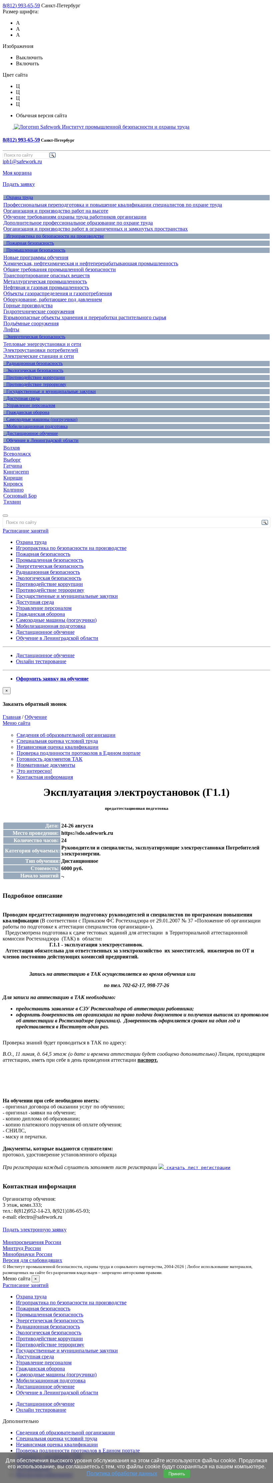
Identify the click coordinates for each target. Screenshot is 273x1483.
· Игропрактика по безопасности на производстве (53, 236)
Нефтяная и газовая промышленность (46, 287)
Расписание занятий (26, 531)
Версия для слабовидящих (32, 1260)
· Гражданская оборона (26, 412)
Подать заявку (19, 184)
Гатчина (12, 466)
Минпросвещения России (32, 1242)
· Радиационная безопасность (33, 363)
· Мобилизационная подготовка (35, 426)
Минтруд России (22, 1248)
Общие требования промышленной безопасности (59, 269)
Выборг (12, 460)
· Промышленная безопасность (34, 250)
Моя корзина (17, 173)
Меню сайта (16, 723)
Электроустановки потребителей (40, 350)
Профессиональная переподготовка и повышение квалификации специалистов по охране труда (112, 205)
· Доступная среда (21, 398)
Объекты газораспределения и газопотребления (57, 293)
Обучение (36, 717)
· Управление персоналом (29, 405)
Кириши (13, 478)
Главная (12, 717)
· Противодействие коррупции (34, 377)
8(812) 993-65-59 (21, 5)
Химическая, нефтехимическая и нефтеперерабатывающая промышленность (90, 263)
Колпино (13, 490)
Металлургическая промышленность (45, 281)
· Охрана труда (18, 197)
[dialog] (136, 697)
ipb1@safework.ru (22, 161)
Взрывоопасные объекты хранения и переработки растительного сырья (84, 317)
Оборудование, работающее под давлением (52, 299)
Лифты (11, 329)
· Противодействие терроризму (34, 384)
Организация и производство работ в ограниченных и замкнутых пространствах (95, 229)
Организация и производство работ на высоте (55, 211)
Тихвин (12, 502)
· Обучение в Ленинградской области (41, 440)
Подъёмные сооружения (31, 323)
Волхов (11, 448)
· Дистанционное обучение (30, 433)
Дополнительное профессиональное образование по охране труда (78, 223)
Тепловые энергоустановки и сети (42, 344)
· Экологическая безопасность (33, 370)
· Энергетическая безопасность (34, 336)
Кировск (13, 484)
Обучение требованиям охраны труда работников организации (74, 217)
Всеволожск (17, 454)
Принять (176, 1473)
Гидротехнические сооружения (38, 311)
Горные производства (28, 305)
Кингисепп (16, 472)
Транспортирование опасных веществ (46, 275)
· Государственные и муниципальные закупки (49, 391)
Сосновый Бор (20, 496)
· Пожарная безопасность (28, 243)
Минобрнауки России (27, 1254)
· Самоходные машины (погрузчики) (40, 419)
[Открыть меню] (5, 516)
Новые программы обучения (35, 257)
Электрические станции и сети (38, 356)
